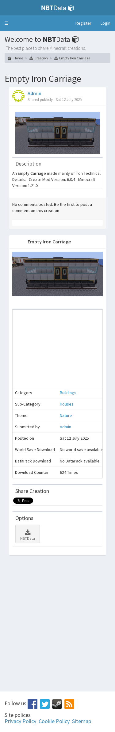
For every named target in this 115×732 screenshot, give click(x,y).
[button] (6, 23)
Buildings (68, 392)
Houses (67, 404)
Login (105, 23)
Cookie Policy (54, 721)
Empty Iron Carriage (74, 58)
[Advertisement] (57, 348)
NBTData (27, 538)
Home (18, 58)
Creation (41, 58)
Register (83, 23)
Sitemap (81, 721)
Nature (66, 415)
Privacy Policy (20, 721)
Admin (34, 93)
